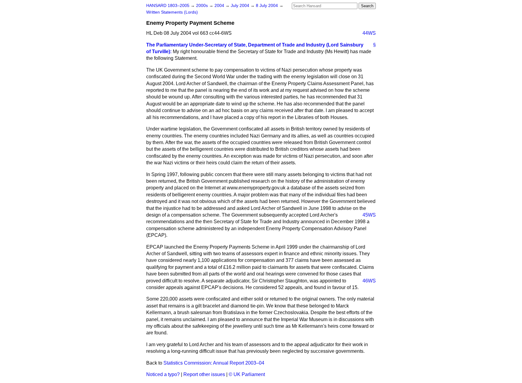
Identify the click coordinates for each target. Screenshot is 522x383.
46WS (369, 280)
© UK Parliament (247, 374)
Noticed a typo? (163, 374)
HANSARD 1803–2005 (167, 5)
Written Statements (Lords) (172, 12)
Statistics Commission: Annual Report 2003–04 (213, 362)
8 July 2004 (267, 5)
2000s (202, 5)
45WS (369, 214)
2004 (219, 5)
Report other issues (204, 374)
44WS (369, 33)
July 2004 (240, 5)
